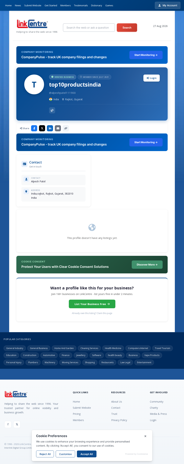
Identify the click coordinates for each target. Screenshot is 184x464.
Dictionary (96, 5)
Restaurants (108, 362)
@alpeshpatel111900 (62, 92)
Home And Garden (64, 348)
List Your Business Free (90, 304)
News (18, 5)
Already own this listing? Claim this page (92, 313)
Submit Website (32, 5)
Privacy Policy (119, 420)
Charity (154, 407)
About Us (116, 401)
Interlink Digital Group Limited (19, 447)
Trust (114, 413)
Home (8, 5)
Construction (29, 355)
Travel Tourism (162, 348)
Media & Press (158, 413)
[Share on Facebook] (34, 128)
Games (109, 5)
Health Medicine (113, 348)
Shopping (90, 362)
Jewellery (80, 355)
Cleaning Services (89, 348)
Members (65, 5)
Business (133, 355)
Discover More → (147, 264)
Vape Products (151, 355)
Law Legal (125, 362)
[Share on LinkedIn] (50, 128)
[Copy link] (66, 128)
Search (127, 27)
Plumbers (33, 362)
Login (153, 78)
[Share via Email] (58, 128)
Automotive (49, 355)
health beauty (115, 355)
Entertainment (144, 362)
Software (96, 355)
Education (11, 355)
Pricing (76, 413)
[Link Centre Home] (37, 24)
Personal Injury (13, 362)
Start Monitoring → (146, 54)
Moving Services (70, 362)
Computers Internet (138, 348)
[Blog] (52, 110)
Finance (66, 355)
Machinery (50, 362)
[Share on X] (42, 128)
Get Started (51, 5)
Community (156, 401)
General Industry (14, 348)
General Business (39, 348)
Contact (115, 407)
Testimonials (81, 5)
